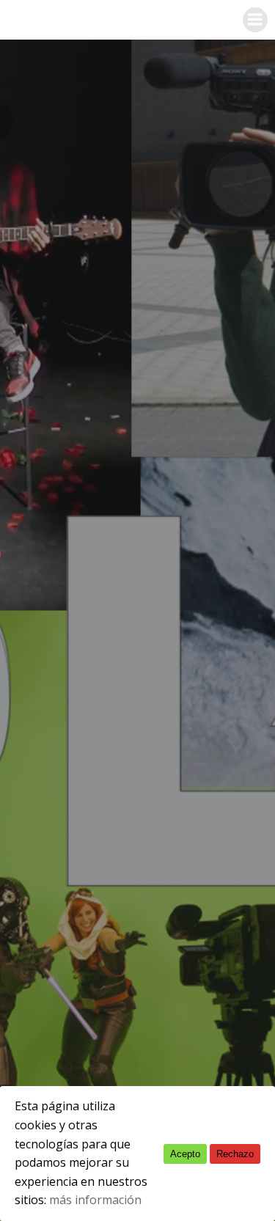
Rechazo (235, 1153)
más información (95, 1200)
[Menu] (255, 19)
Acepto (185, 1153)
